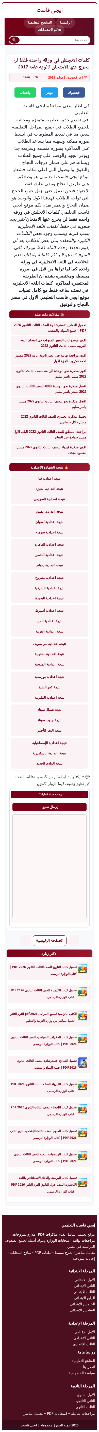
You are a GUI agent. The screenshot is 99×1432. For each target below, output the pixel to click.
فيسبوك (74, 92)
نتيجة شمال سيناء (49, 709)
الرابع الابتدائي (84, 1297)
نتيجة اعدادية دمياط (49, 565)
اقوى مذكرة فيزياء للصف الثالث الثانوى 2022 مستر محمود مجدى (51, 450)
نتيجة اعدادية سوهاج (49, 532)
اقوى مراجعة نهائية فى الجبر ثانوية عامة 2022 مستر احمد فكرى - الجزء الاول (50, 358)
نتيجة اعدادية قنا (49, 478)
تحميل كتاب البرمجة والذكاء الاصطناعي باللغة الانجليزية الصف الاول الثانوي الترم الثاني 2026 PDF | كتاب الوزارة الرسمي (44, 1184)
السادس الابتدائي (82, 1310)
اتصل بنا (89, 1366)
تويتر (49, 92)
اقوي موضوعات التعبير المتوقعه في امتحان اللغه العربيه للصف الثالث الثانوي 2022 (53, 343)
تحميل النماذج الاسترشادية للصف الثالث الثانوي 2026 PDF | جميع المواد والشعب (50, 328)
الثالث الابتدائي (84, 1291)
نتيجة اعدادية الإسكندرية (49, 753)
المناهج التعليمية (39, 23)
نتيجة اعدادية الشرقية (49, 588)
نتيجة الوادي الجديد (49, 763)
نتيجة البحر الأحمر (49, 730)
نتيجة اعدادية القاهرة (49, 544)
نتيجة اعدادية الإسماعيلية (49, 742)
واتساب (25, 92)
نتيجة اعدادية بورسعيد (49, 676)
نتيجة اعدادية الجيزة (49, 488)
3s (37, 77)
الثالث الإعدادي (84, 1344)
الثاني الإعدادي (84, 1337)
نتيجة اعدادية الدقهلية (49, 654)
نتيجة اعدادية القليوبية (49, 697)
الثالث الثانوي (85, 1406)
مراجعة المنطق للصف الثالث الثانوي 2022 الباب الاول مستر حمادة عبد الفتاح (49, 434)
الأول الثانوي (86, 1394)
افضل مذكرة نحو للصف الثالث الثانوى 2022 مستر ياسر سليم (52, 404)
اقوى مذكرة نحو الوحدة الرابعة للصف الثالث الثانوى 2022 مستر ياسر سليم (51, 373)
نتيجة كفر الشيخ (49, 687)
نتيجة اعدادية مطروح (49, 577)
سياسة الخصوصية (82, 1372)
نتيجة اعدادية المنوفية (49, 664)
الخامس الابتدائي (82, 1303)
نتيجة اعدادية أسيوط (49, 610)
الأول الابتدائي (85, 1279)
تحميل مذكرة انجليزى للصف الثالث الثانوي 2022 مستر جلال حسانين (53, 419)
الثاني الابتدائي (84, 1285)
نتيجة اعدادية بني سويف (49, 643)
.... (45, 77)
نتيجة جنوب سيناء (49, 720)
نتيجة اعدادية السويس (49, 499)
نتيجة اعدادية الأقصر (49, 554)
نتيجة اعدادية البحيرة (49, 598)
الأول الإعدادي (84, 1331)
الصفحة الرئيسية (49, 940)
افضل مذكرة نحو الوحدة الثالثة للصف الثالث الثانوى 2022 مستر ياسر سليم (51, 389)
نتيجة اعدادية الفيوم (49, 511)
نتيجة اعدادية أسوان (49, 521)
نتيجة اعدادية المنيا (49, 621)
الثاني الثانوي (85, 1400)
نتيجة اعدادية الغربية (49, 631)
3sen (26, 77)
